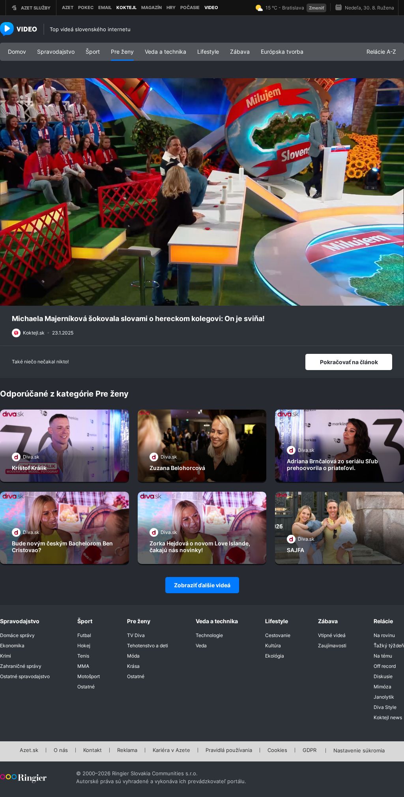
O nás (61, 750)
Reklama (127, 750)
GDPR (309, 750)
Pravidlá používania (229, 750)
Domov (17, 51)
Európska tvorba (282, 51)
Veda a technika (165, 51)
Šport (93, 51)
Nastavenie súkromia (359, 751)
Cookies (277, 750)
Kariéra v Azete (171, 750)
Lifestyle (208, 51)
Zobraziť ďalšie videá (202, 585)
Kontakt (92, 750)
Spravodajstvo (56, 51)
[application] (202, 192)
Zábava (240, 51)
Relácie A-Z (381, 51)
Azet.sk (29, 750)
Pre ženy (122, 51)
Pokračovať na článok (349, 362)
